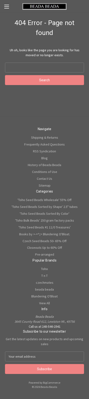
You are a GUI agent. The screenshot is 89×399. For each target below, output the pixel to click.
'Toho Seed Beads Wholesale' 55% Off (44, 200)
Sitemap (45, 185)
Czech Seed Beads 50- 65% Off (44, 241)
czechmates (44, 282)
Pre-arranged (44, 254)
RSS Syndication (44, 151)
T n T (44, 276)
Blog (44, 158)
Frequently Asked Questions (44, 144)
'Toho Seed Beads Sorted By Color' (44, 213)
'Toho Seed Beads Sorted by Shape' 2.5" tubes (45, 207)
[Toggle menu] (6, 6)
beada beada (44, 289)
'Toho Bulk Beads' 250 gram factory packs (44, 220)
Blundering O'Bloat (44, 296)
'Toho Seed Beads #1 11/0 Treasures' (45, 227)
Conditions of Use (44, 172)
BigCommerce (51, 382)
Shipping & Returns (44, 137)
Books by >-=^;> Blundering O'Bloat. (44, 234)
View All (44, 303)
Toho (44, 269)
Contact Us (44, 178)
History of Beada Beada (44, 165)
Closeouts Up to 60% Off (44, 247)
